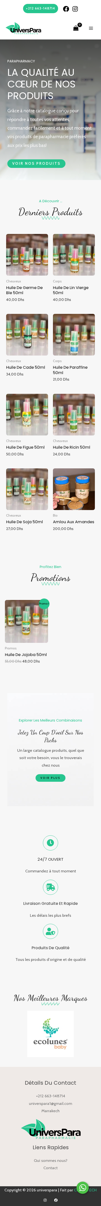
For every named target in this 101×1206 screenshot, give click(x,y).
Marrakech (50, 1110)
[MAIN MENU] (91, 28)
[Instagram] (75, 9)
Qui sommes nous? (50, 1160)
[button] (36, 163)
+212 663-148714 (50, 1095)
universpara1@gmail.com (50, 1103)
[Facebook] (66, 9)
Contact (50, 1167)
